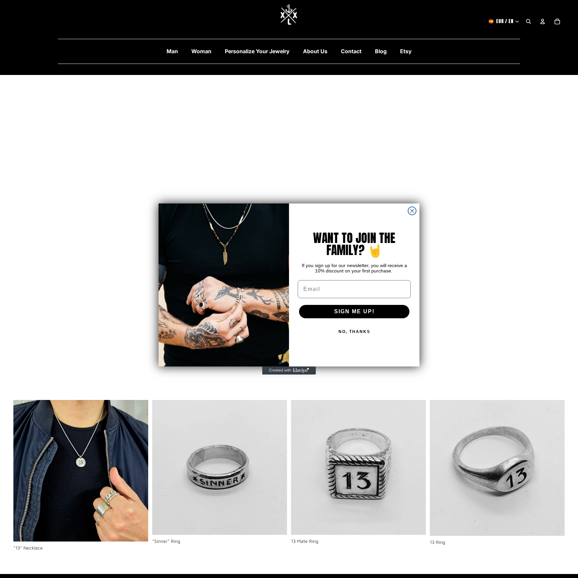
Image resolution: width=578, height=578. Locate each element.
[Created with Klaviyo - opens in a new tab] (289, 370)
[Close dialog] (412, 211)
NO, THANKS (354, 331)
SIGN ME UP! (354, 311)
